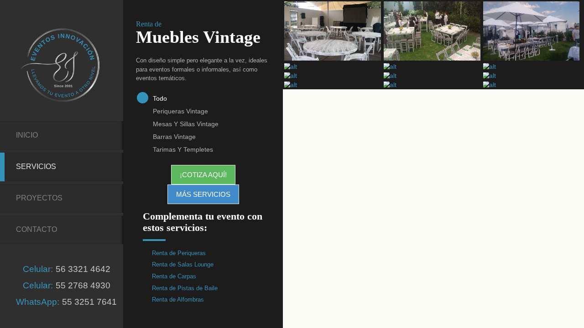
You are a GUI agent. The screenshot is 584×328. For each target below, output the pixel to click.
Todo (160, 98)
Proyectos (39, 198)
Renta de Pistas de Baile (185, 288)
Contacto (36, 229)
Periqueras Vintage (180, 111)
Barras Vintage (174, 136)
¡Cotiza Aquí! (203, 175)
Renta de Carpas (174, 276)
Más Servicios (203, 194)
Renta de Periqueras (179, 253)
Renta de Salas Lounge (183, 264)
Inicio (27, 135)
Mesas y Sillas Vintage (186, 124)
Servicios (36, 166)
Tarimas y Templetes (183, 149)
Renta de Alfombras (178, 299)
